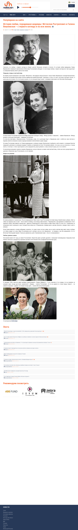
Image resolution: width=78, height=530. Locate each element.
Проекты (64, 15)
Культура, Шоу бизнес (8, 366)
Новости (48, 15)
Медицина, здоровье (8, 512)
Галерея (56, 15)
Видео (71, 6)
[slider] (30, 7)
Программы (32, 15)
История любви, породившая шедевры (20, 29)
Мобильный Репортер (8, 528)
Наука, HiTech (6, 519)
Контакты (72, 15)
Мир (4, 521)
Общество (6, 332)
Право (4, 526)
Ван (24, 15)
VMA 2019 (12, 15)
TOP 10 (5, 15)
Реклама (41, 15)
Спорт (6, 372)
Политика (6, 338)
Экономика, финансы (8, 514)
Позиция (5, 523)
